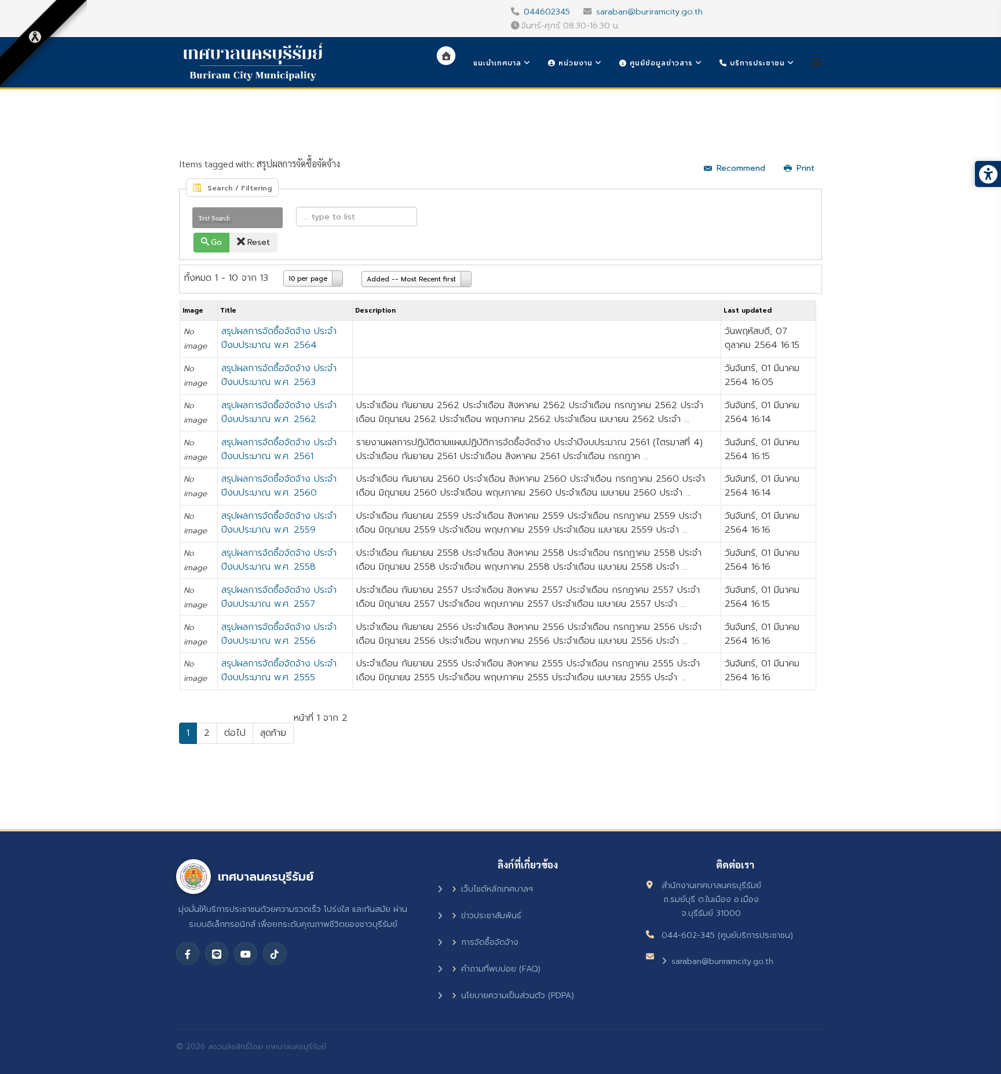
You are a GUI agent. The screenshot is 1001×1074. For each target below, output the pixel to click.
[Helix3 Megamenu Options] (817, 62)
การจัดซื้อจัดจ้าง (489, 942)
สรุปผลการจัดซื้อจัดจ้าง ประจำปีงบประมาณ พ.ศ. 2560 (279, 486)
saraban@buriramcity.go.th (649, 11)
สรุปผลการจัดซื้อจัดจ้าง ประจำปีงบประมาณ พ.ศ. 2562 (279, 412)
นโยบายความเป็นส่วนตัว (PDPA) (517, 995)
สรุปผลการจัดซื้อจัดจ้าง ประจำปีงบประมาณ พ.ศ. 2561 (279, 449)
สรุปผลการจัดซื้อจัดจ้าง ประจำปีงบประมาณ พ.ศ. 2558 (279, 560)
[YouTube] (245, 953)
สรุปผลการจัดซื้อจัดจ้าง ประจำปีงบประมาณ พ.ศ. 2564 (279, 338)
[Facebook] (187, 953)
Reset (258, 242)
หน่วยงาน (574, 63)
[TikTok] (274, 953)
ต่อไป (235, 733)
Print (805, 168)
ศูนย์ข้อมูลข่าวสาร (660, 63)
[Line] (216, 953)
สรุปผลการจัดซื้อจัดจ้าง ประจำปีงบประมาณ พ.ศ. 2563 (279, 375)
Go (216, 242)
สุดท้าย (273, 733)
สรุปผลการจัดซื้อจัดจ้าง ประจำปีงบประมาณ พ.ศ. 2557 (279, 597)
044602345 (547, 11)
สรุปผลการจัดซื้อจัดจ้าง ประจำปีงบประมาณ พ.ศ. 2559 (279, 523)
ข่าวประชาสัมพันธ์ (491, 916)
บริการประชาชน (756, 63)
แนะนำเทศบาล (497, 63)
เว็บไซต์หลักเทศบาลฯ (497, 889)
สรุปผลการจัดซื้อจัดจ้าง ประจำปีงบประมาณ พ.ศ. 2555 (279, 670)
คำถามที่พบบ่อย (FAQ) (500, 969)
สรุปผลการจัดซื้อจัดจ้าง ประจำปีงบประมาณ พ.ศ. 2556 (279, 634)
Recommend (741, 168)
